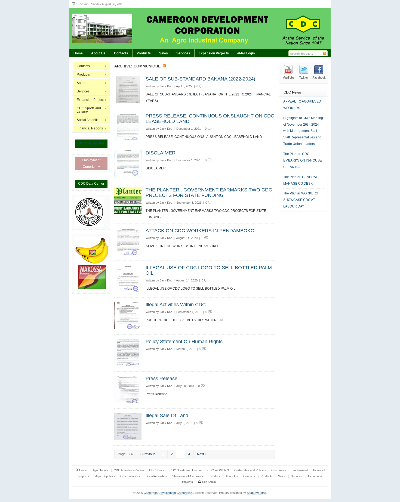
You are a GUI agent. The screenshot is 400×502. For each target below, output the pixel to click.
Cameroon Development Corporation (168, 492)
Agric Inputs (100, 470)
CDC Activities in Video (129, 470)
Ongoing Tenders (91, 143)
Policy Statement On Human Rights (184, 341)
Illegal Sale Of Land (167, 415)
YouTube (288, 77)
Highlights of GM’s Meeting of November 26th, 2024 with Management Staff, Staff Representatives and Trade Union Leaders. (303, 131)
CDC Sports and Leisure (89, 109)
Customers (278, 470)
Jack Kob (166, 86)
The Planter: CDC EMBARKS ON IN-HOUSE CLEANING (302, 160)
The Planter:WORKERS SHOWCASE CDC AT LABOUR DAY (300, 199)
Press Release (161, 378)
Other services (130, 476)
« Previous (147, 454)
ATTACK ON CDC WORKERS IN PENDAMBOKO (200, 230)
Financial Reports (90, 128)
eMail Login (246, 53)
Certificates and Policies (250, 470)
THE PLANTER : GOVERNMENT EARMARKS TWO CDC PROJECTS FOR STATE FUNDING (209, 192)
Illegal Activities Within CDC (176, 304)
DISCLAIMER (161, 153)
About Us (98, 53)
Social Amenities (89, 120)
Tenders (214, 476)
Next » (202, 454)
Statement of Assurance (188, 476)
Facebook (319, 77)
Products (144, 53)
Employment (299, 470)
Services (183, 53)
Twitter (303, 77)
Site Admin (209, 482)
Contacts (121, 53)
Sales (163, 53)
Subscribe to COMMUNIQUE (164, 65)
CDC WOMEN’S (218, 470)
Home (78, 53)
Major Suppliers (104, 476)
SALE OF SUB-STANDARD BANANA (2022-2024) (200, 79)
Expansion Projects (214, 53)
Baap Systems (256, 492)
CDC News (156, 470)
